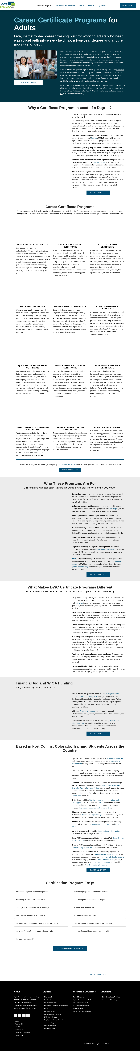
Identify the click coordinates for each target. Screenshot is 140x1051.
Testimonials (19, 1024)
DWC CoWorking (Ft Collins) (111, 997)
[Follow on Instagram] (19, 1015)
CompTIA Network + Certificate (107, 307)
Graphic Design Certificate (70, 306)
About (17, 1021)
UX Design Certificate (32, 306)
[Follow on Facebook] (15, 1015)
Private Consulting (50, 1025)
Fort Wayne (106, 824)
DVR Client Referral (50, 1017)
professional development (105, 549)
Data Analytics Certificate (32, 245)
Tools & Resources (79, 997)
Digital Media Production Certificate (70, 366)
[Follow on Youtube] (28, 1015)
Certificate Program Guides (82, 1011)
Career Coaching (49, 1011)
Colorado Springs (93, 788)
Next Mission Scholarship (114, 857)
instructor (120, 70)
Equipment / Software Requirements (56, 1005)
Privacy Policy (19, 1035)
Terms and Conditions (22, 1032)
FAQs (46, 1008)
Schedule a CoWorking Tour (111, 1000)
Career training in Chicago (92, 815)
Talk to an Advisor (28, 83)
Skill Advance (77, 796)
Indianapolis (96, 824)
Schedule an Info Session (70, 470)
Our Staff (18, 1027)
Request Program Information (70, 948)
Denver (82, 788)
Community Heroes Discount (105, 854)
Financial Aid (48, 997)
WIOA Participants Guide (81, 1005)
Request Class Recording (52, 1014)
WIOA (74, 559)
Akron (101, 803)
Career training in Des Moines (108, 831)
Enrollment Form (49, 1028)
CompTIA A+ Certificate (107, 427)
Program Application (50, 1003)
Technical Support (50, 1023)
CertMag (94, 138)
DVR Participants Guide (80, 1003)
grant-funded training (80, 567)
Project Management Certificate (69, 246)
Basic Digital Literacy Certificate (107, 366)
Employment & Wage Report (53, 1020)
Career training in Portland (82, 847)
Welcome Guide (78, 1008)
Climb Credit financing (102, 862)
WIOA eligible (113, 509)
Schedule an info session (67, 465)
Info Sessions (48, 1000)
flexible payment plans (105, 859)
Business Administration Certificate (70, 428)
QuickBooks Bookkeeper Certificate (32, 366)
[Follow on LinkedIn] (24, 1015)
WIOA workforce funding (99, 91)
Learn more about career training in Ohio (95, 808)
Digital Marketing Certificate (107, 246)
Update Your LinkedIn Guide (82, 1000)
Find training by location (98, 865)
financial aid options (88, 711)
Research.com (99, 162)
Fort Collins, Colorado (115, 758)
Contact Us (19, 1030)
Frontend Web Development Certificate (32, 428)
